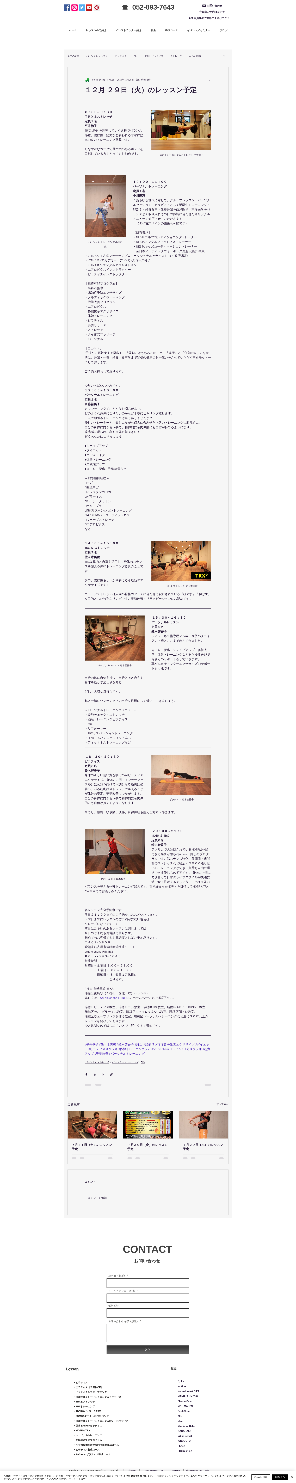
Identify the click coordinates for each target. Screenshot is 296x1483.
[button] (224, 56)
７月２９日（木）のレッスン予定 (203, 1147)
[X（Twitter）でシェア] (94, 1074)
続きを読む (195, 56)
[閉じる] (292, 1477)
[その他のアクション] (209, 80)
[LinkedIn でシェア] (103, 1074)
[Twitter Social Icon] (82, 7)
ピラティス (121, 56)
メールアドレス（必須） (122, 1294)
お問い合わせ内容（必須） (123, 1324)
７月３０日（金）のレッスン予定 (147, 1147)
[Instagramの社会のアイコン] (74, 7)
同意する (280, 1477)
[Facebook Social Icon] (67, 7)
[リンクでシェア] (111, 1074)
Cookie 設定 (260, 1477)
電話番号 (113, 1309)
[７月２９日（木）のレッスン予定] (203, 1125)
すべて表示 (223, 1104)
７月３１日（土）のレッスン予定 (92, 1147)
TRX (143, 1062)
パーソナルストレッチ (97, 1062)
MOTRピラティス (154, 56)
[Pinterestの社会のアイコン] (97, 7)
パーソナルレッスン (97, 56)
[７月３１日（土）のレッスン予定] (92, 1125)
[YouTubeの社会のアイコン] (89, 7)
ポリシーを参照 (77, 1478)
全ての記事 (73, 56)
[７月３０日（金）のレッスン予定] (148, 1125)
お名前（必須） (117, 1279)
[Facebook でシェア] (86, 1074)
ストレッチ (176, 56)
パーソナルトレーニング (125, 1062)
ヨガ (136, 56)
